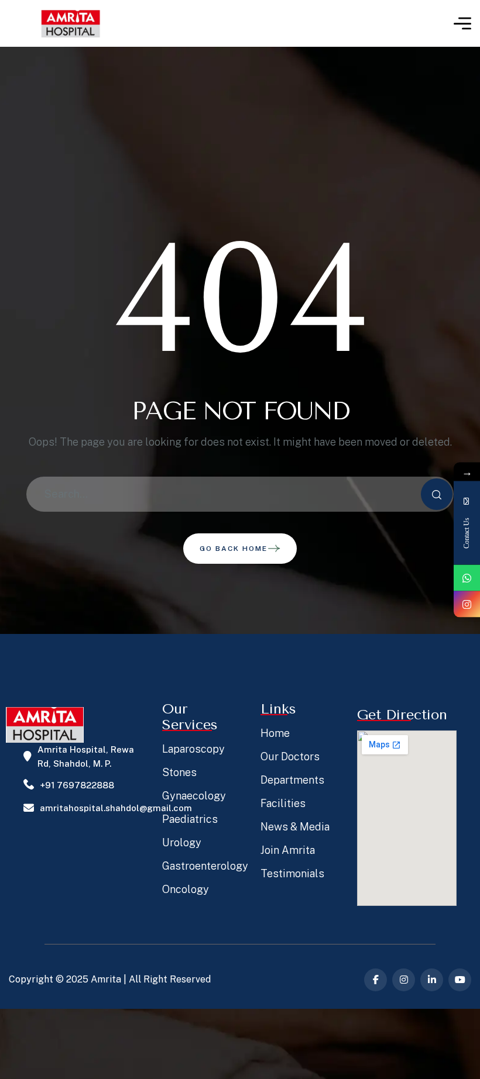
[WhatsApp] (467, 577)
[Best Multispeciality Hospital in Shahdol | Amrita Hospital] (70, 23)
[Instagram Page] (467, 604)
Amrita (106, 979)
